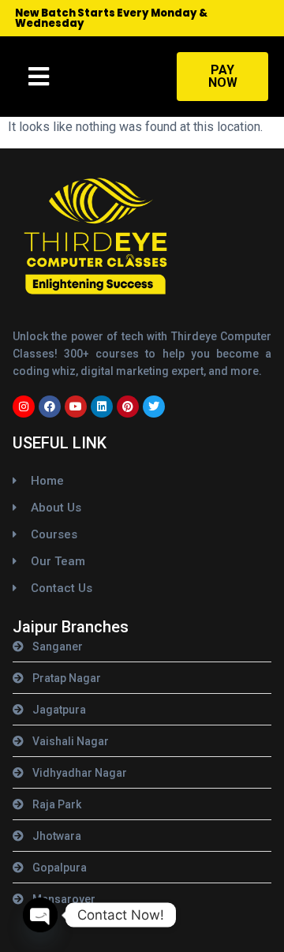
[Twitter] (154, 406)
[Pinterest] (128, 406)
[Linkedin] (102, 406)
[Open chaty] (40, 915)
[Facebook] (50, 406)
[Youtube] (76, 406)
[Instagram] (24, 406)
